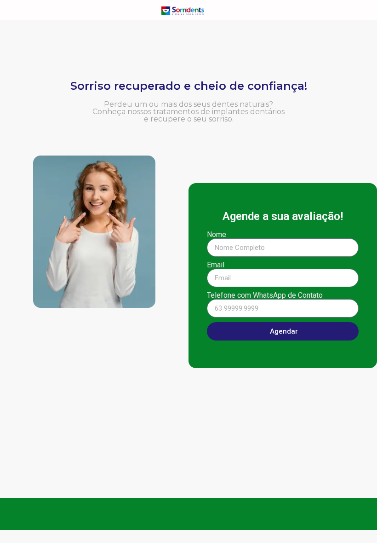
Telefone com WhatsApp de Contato (265, 295)
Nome (216, 234)
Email (215, 265)
